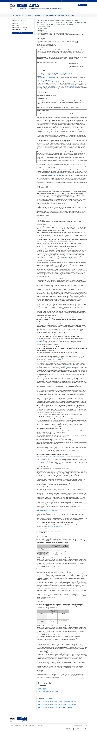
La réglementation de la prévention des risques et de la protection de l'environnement (46, 8)
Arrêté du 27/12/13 (42, 687)
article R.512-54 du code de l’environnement (47, 510)
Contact (11, 725)
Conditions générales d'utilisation (30, 725)
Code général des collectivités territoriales (48, 691)
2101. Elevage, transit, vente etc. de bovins (66, 701)
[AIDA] (34, 6)
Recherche (83, 12)
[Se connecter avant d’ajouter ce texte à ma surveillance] (86, 22)
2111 (49, 80)
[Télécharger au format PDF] (85, 22)
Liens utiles (40, 725)
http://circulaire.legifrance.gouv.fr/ (55, 526)
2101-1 (83, 79)
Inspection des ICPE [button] (53, 12)
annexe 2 (60, 359)
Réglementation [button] (16, 12)
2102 (45, 80)
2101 (73, 83)
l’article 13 (69, 141)
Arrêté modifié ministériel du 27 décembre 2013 (49, 81)
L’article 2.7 (73, 140)
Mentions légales (18, 725)
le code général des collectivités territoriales (56, 175)
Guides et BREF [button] (70, 12)
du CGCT (79, 199)
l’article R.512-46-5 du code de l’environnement (56, 456)
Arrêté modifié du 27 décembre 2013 (46, 77)
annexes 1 (40, 341)
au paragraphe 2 (62, 440)
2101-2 (38, 80)
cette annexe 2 (71, 373)
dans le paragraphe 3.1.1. (49, 461)
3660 (76, 87)
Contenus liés (22, 32)
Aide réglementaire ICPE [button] (34, 12)
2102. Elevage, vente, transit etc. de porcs (66, 704)
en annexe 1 (62, 677)
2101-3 (41, 80)
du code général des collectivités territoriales (62, 73)
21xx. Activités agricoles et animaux (46, 701)
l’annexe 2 (69, 367)
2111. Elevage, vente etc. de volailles (64, 707)
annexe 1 (77, 358)
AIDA (11, 15)
